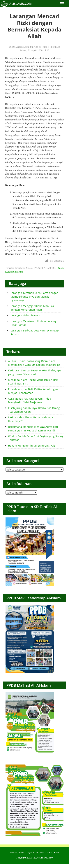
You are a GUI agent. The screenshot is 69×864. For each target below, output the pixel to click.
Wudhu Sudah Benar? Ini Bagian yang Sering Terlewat (35, 438)
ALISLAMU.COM (20, 4)
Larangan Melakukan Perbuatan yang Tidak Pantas (33, 322)
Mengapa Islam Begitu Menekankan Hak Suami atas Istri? (33, 381)
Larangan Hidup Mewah (25, 315)
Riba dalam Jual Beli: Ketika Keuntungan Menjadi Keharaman (33, 391)
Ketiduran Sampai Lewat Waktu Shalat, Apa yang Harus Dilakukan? (34, 372)
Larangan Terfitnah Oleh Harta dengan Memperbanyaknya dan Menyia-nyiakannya (34, 296)
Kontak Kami (53, 852)
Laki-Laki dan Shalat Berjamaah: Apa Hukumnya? (30, 419)
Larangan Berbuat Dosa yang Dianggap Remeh (34, 332)
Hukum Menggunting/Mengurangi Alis (31, 445)
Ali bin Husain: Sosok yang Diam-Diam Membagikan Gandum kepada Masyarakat (34, 362)
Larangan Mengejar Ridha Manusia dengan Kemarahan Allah (32, 307)
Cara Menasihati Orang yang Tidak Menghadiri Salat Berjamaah (29, 400)
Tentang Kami (17, 852)
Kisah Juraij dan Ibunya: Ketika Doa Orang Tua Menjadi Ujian (34, 409)
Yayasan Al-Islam (35, 852)
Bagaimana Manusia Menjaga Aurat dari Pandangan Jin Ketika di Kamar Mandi (33, 428)
